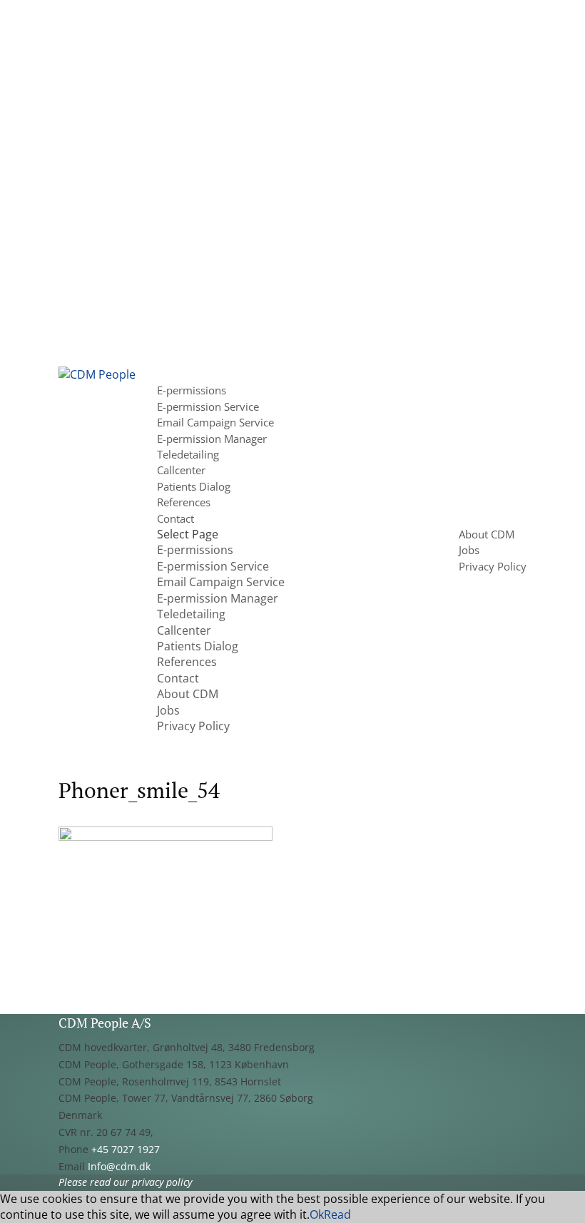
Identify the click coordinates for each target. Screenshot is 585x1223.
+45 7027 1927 (125, 1149)
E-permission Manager (212, 438)
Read (337, 1214)
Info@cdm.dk (119, 1166)
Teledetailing (188, 454)
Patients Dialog (193, 486)
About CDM (486, 534)
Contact (175, 518)
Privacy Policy (492, 566)
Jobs (469, 550)
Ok (317, 1214)
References (183, 502)
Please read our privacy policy (125, 1182)
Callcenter (181, 470)
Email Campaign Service (215, 422)
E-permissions (191, 390)
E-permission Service (208, 406)
